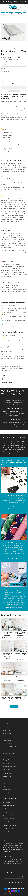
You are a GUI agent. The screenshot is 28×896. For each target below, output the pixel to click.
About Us (5, 727)
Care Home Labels (7, 808)
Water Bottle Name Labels (9, 825)
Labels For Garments (8, 828)
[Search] (21, 7)
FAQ (4, 737)
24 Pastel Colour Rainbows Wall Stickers (7, 654)
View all (14, 706)
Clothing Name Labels (8, 812)
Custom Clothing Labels (9, 756)
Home (3, 12)
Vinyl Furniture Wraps (8, 783)
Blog (4, 786)
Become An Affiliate (8, 743)
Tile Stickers (6, 779)
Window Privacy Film (8, 776)
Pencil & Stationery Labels (9, 835)
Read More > (6, 851)
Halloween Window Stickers (10, 770)
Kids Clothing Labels (8, 815)
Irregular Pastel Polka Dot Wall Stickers (21, 676)
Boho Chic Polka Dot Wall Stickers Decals (20, 633)
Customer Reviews (7, 730)
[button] (14, 87)
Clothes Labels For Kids (9, 805)
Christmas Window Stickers (10, 766)
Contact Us (5, 723)
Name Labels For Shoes (9, 822)
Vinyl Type (3, 68)
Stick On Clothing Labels (9, 753)
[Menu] (3, 7)
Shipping (9, 59)
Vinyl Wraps (9, 12)
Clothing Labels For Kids (9, 760)
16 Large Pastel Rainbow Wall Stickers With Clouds (7, 698)
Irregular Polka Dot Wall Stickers (7, 633)
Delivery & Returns (7, 740)
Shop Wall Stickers (13, 511)
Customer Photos (7, 733)
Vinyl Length (4, 61)
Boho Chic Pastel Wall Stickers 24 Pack (7, 676)
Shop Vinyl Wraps (13, 558)
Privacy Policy (6, 793)
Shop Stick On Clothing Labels (13, 607)
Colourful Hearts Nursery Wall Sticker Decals (20, 698)
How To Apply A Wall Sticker (10, 747)
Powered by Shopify (19, 893)
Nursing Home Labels (8, 818)
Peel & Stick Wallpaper (8, 763)
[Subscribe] (22, 877)
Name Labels (6, 831)
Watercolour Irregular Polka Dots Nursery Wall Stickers (20, 654)
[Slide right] (17, 48)
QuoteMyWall (11, 893)
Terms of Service (7, 789)
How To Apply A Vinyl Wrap (10, 750)
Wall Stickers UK (7, 773)
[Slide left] (10, 48)
